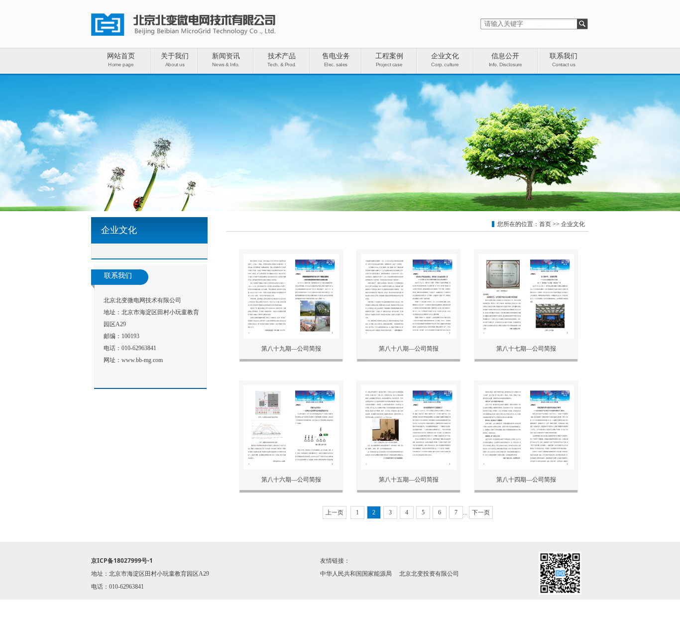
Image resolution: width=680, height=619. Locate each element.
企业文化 (573, 224)
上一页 (334, 512)
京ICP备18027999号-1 (122, 560)
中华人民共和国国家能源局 (356, 573)
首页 (545, 224)
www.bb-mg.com (142, 360)
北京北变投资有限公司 (429, 573)
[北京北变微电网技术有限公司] (185, 34)
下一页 (481, 512)
